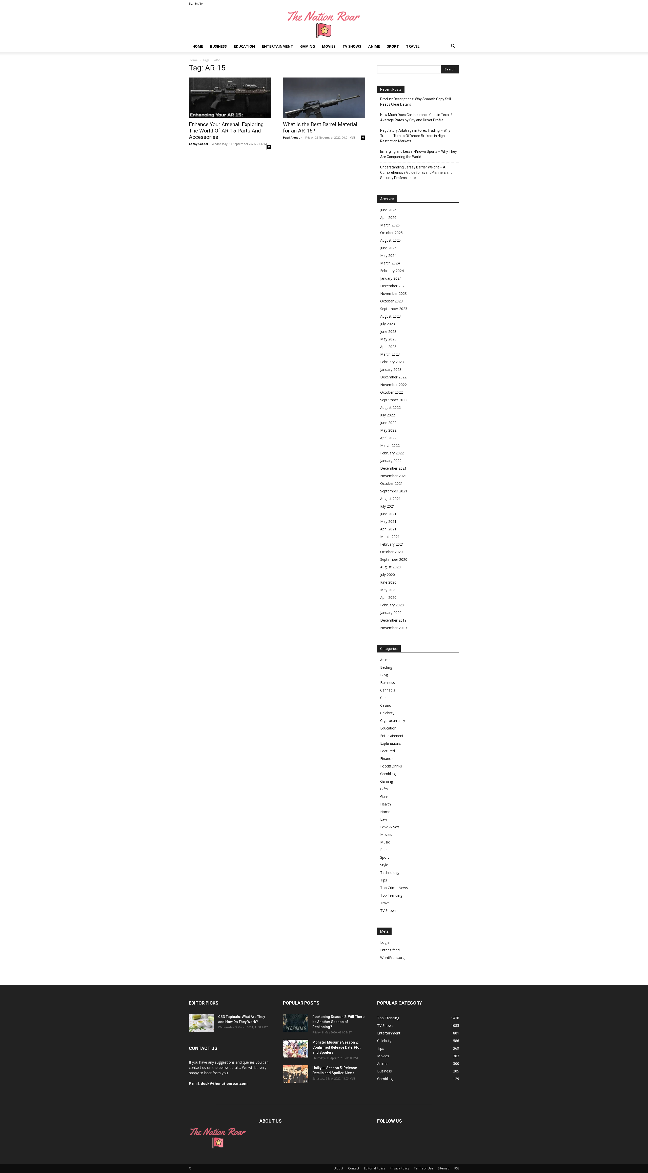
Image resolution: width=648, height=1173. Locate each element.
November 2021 (393, 475)
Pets (384, 849)
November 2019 (393, 627)
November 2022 (393, 384)
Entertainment (277, 46)
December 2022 (393, 377)
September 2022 (393, 399)
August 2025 (390, 240)
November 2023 (393, 293)
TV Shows (351, 46)
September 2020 (393, 559)
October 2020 (391, 551)
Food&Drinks (391, 766)
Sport (393, 46)
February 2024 (392, 270)
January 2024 (390, 278)
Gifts (384, 788)
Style (384, 864)
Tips (383, 880)
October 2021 (391, 483)
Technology (389, 872)
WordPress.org (392, 957)
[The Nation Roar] (324, 24)
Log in (385, 942)
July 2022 (387, 415)
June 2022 (388, 422)
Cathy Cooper (198, 144)
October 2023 (391, 301)
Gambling (388, 773)
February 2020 (392, 605)
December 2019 (393, 620)
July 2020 (387, 574)
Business (218, 46)
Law (383, 819)
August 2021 (390, 498)
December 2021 (393, 468)
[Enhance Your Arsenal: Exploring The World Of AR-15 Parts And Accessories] (230, 98)
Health (385, 804)
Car (383, 697)
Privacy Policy (399, 1168)
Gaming (307, 46)
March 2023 (390, 354)
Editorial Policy (374, 1168)
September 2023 (393, 308)
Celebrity (387, 712)
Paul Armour (292, 137)
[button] (453, 46)
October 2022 (391, 392)
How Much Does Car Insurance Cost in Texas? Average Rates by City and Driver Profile (416, 117)
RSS (456, 1168)
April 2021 (388, 529)
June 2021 (388, 513)
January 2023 (390, 369)
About (338, 1168)
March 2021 (390, 536)
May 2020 (388, 589)
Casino (385, 705)
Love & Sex (389, 826)
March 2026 (390, 225)
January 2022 (390, 460)
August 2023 (390, 316)
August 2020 (390, 567)
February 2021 (392, 544)
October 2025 (391, 232)
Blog (384, 674)
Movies (328, 46)
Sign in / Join (197, 3)
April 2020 (388, 597)
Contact (353, 1168)
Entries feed (390, 950)
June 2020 (388, 582)
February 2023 (392, 361)
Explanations (390, 743)
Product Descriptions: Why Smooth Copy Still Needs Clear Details (415, 101)
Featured (387, 750)
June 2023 (388, 331)
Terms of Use (423, 1168)
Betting (386, 667)
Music (385, 842)
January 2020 (390, 612)
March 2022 (390, 445)
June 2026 (388, 209)
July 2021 (387, 506)
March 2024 (390, 263)
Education (244, 46)
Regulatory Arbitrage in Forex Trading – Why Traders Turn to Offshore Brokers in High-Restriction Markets (415, 135)
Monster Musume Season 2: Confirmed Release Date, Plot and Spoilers (336, 1047)
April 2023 (388, 346)
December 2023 (393, 285)
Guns (384, 796)
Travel (413, 46)
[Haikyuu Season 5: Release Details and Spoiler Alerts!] (295, 1074)
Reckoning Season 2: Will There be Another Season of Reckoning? (338, 1022)
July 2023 (387, 323)
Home (197, 46)
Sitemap (444, 1168)
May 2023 (388, 339)
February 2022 (392, 453)
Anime (374, 46)
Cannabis (387, 690)
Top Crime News (394, 887)
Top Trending (391, 895)
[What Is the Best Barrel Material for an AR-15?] (324, 98)
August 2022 (390, 407)
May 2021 (388, 521)
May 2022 (388, 430)
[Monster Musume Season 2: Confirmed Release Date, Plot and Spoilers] (295, 1048)
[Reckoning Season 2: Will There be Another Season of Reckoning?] (295, 1023)
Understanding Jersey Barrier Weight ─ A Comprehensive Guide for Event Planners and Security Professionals (416, 172)
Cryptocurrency (392, 720)
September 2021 (393, 491)
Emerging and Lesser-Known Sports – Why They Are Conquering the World (418, 154)
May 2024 (388, 255)
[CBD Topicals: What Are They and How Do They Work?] (201, 1023)
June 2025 (388, 247)
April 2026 (388, 217)
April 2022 (388, 437)
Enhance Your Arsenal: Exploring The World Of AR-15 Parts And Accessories (226, 130)
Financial (387, 758)
